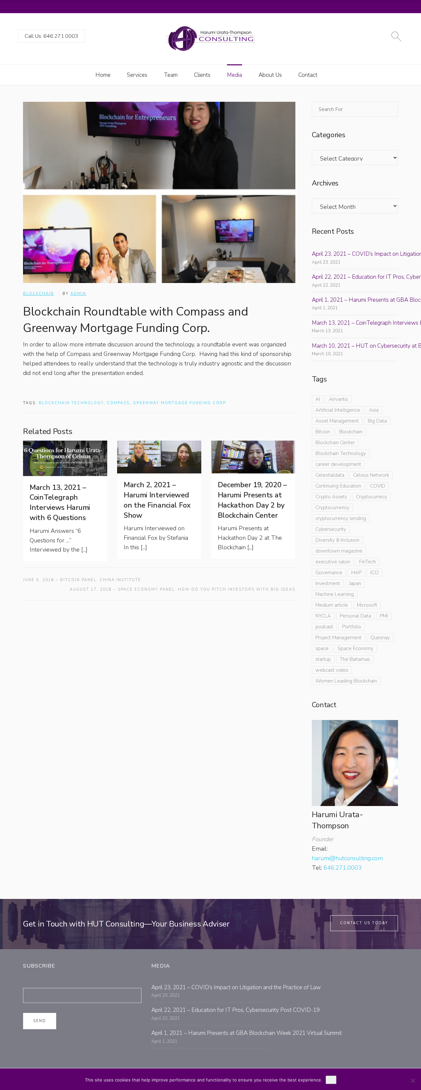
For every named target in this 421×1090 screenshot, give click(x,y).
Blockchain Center (335, 442)
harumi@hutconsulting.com (347, 858)
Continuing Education (338, 486)
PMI (384, 616)
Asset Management (337, 421)
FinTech (367, 561)
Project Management (338, 637)
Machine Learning (334, 594)
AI (317, 399)
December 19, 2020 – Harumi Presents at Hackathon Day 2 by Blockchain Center (252, 500)
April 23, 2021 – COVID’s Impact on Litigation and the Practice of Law (236, 987)
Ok (331, 1079)
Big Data (377, 421)
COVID (377, 486)
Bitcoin (322, 431)
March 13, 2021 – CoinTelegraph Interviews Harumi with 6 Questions (60, 503)
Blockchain (38, 293)
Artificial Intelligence (337, 410)
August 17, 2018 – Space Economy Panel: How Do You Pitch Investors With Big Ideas (182, 589)
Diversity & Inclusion (337, 540)
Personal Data (355, 616)
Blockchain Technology (71, 403)
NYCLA (323, 616)
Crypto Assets (331, 496)
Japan (355, 583)
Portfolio (351, 626)
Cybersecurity (330, 529)
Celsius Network (371, 475)
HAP (356, 572)
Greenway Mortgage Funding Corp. (180, 403)
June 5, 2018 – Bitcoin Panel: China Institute (82, 580)
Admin (78, 293)
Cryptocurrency (332, 507)
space (322, 648)
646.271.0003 (343, 868)
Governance (328, 572)
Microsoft (367, 605)
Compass (118, 403)
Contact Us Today (364, 923)
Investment (327, 583)
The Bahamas (355, 659)
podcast (324, 626)
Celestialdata (329, 475)
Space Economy (355, 648)
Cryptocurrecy (371, 496)
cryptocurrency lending (340, 518)
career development (338, 464)
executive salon (332, 561)
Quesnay (380, 637)
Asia (374, 410)
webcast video (331, 670)
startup (323, 659)
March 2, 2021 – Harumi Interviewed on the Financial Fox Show (157, 500)
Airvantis (338, 399)
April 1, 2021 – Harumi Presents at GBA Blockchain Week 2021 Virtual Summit (246, 1033)
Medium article (331, 605)
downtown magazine (338, 551)
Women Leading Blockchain (346, 681)
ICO (374, 572)
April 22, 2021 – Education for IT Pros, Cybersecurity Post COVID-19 (235, 1010)
